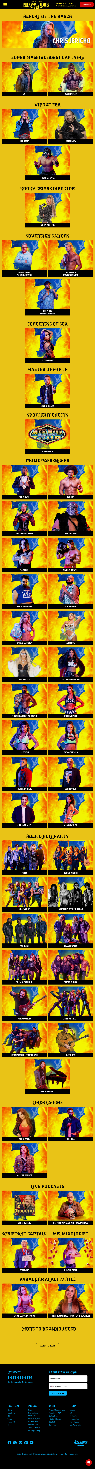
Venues (10, 1419)
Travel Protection (34, 1428)
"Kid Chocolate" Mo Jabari (24, 716)
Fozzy (24, 872)
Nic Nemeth (70, 273)
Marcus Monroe (24, 1175)
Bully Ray (47, 312)
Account (72, 1410)
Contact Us (73, 1416)
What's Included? (34, 1422)
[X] (16, 1442)
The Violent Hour (24, 982)
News (9, 1425)
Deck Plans (52, 1425)
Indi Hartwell (70, 716)
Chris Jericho (71, 40)
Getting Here (53, 1416)
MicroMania (47, 451)
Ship (9, 1416)
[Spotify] (31, 1442)
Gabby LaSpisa (70, 825)
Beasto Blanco (71, 982)
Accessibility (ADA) (55, 1413)
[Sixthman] (80, 1443)
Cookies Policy (73, 1454)
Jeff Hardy (24, 141)
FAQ (71, 1413)
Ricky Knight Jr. (24, 789)
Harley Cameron (47, 225)
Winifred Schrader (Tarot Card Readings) (71, 1316)
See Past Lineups (47, 1346)
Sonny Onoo (70, 789)
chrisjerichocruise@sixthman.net (20, 1382)
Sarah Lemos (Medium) (24, 1316)
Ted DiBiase (24, 497)
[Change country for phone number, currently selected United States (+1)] (52, 1386)
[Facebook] (10, 1442)
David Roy (70, 1055)
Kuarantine (24, 909)
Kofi (24, 94)
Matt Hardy (70, 141)
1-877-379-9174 (20, 1377)
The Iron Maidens (71, 872)
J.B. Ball (71, 1139)
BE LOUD (52, 1422)
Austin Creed (71, 94)
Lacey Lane (24, 752)
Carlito (70, 497)
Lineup (10, 1410)
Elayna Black (48, 360)
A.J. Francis (70, 606)
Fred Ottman (71, 533)
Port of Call (11, 1422)
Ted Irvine (24, 1270)
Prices (30, 1410)
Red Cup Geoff (70, 1270)
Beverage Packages (34, 1431)
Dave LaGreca (24, 273)
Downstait (24, 945)
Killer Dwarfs (70, 945)
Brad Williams (47, 406)
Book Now (86, 4)
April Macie (24, 1139)
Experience (11, 1413)
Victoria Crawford (70, 679)
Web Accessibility (75, 1425)
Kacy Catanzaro (71, 752)
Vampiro (24, 570)
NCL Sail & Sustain (55, 1419)
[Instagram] (21, 1442)
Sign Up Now (56, 1393)
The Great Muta (47, 177)
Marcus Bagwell (70, 570)
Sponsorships (74, 1419)
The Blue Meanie (24, 606)
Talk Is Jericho (24, 1223)
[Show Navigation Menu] (5, 4)
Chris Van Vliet (24, 825)
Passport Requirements (57, 1410)
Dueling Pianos (47, 1091)
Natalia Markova (24, 643)
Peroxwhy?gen (24, 1018)
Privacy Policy (63, 1454)
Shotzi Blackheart (24, 533)
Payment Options (34, 1425)
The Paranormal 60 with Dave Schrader (70, 1223)
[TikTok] (27, 1442)
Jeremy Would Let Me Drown (24, 1055)
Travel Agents (74, 1422)
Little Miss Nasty (71, 1018)
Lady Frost (71, 643)
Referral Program (34, 1419)
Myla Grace (24, 679)
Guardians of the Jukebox (71, 909)
